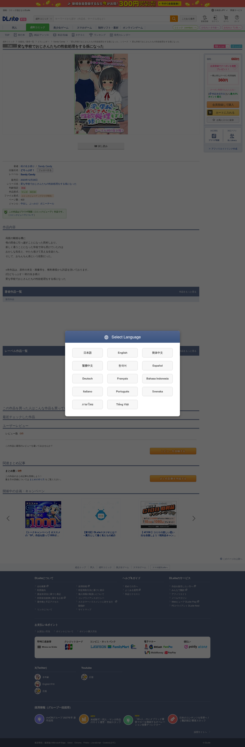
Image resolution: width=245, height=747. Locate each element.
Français (122, 379)
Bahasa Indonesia (157, 379)
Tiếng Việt (122, 404)
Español (157, 366)
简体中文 (157, 353)
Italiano (87, 392)
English (122, 353)
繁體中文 (87, 366)
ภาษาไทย (87, 404)
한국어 (123, 366)
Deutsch (87, 379)
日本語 (88, 353)
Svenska (157, 392)
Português (122, 392)
